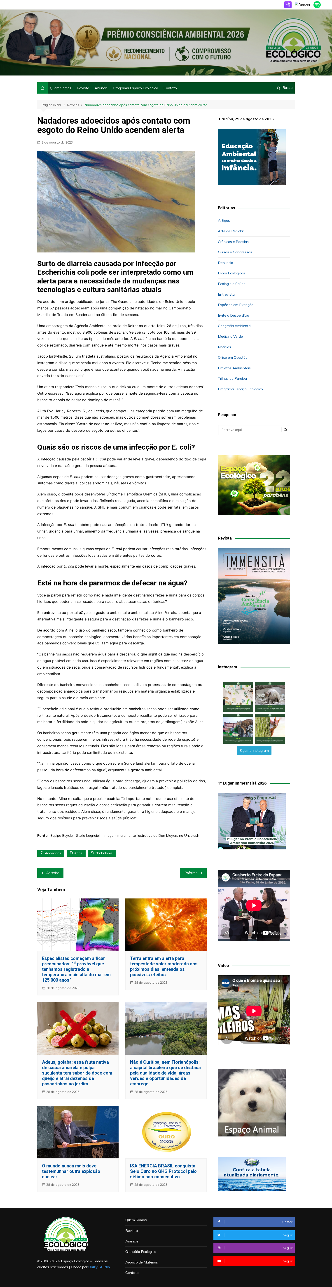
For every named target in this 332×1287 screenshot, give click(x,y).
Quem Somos (60, 88)
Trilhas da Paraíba (232, 378)
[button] (238, 697)
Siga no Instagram (254, 750)
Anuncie (101, 88)
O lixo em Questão (233, 357)
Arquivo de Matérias (141, 1262)
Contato (170, 88)
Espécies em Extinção (235, 304)
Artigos (224, 220)
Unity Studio (99, 1267)
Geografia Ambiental (234, 325)
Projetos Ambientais (234, 368)
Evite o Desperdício (233, 315)
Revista (83, 88)
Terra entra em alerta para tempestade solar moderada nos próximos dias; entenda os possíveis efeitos (164, 966)
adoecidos (53, 853)
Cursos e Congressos (235, 252)
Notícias (224, 347)
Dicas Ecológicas (231, 273)
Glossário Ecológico (140, 1251)
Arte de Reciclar (231, 231)
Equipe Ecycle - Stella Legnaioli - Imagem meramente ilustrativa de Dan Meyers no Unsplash (124, 835)
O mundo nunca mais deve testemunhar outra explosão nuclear (71, 1171)
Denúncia (225, 262)
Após (78, 853)
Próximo (191, 873)
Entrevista (226, 294)
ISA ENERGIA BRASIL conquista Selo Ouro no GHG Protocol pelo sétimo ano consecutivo (163, 1171)
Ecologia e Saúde (231, 283)
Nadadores (104, 853)
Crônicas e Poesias (233, 241)
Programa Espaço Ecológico (135, 88)
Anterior (52, 873)
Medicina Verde (230, 336)
